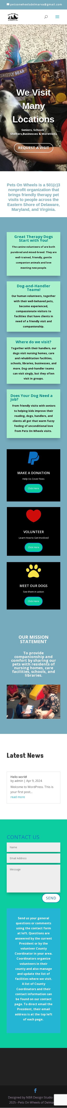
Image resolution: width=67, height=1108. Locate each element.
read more (17, 797)
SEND (51, 897)
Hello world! (18, 777)
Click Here (33, 488)
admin (19, 781)
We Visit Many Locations (33, 106)
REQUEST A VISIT (33, 147)
